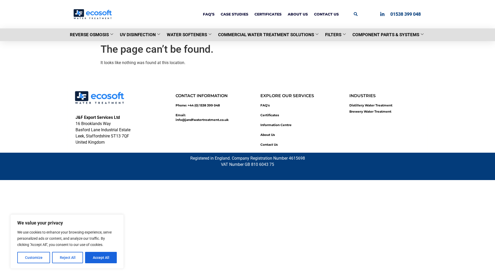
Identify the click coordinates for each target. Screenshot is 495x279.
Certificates (268, 14)
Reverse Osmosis (89, 34)
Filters (333, 34)
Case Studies (234, 14)
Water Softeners (187, 34)
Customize (34, 257)
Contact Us (326, 14)
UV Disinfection (138, 34)
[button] (355, 14)
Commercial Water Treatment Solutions (266, 34)
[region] (67, 241)
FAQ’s (208, 14)
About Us (298, 14)
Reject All (68, 257)
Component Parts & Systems (385, 34)
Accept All (101, 257)
